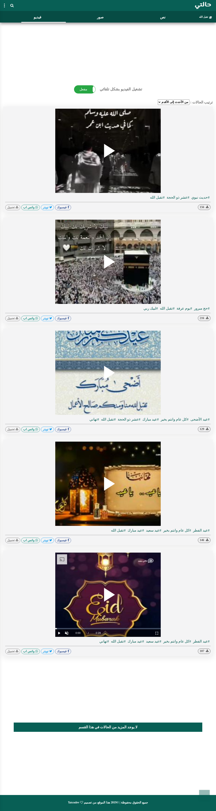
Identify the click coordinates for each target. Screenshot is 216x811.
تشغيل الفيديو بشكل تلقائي (121, 89)
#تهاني (94, 419)
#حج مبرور (201, 308)
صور (100, 17)
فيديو (37, 17)
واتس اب (29, 207)
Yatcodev (73, 802)
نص (163, 17)
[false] (4, 5)
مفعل (83, 89)
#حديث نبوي (200, 197)
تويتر (46, 207)
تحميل (11, 207)
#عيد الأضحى (200, 419)
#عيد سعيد (153, 530)
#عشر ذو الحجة (177, 197)
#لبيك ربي (150, 308)
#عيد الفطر (201, 530)
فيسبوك (62, 207)
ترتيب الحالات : (201, 102)
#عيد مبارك (150, 419)
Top (204, 795)
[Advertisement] (108, 53)
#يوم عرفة (184, 308)
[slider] (108, 628)
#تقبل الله (157, 197)
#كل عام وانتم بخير (174, 419)
